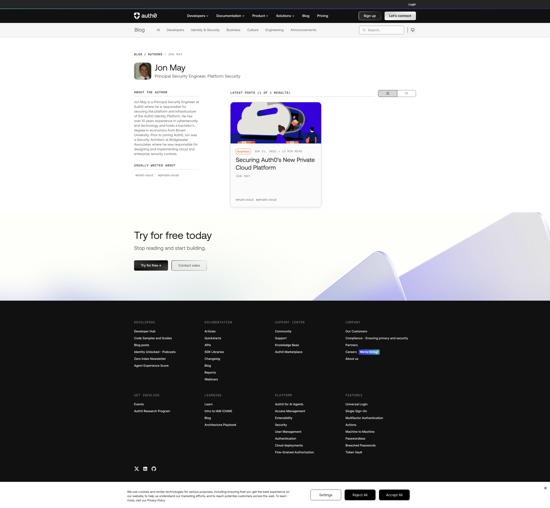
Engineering (274, 30)
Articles (210, 331)
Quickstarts (213, 338)
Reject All (360, 495)
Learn (209, 404)
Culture (252, 30)
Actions (350, 425)
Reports (210, 372)
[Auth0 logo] (145, 16)
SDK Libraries (214, 352)
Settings (326, 495)
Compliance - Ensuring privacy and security (376, 338)
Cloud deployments (289, 445)
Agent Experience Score (151, 366)
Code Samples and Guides (153, 338)
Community (283, 331)
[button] (370, 16)
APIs (208, 345)
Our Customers (356, 331)
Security (281, 425)
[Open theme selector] (412, 30)
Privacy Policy (156, 500)
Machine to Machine (359, 432)
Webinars (211, 379)
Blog (139, 30)
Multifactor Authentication (364, 418)
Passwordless (355, 438)
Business (233, 30)
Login (412, 4)
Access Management (290, 411)
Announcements (303, 30)
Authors (155, 54)
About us (351, 359)
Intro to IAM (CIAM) (218, 411)
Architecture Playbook (220, 425)
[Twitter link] (136, 468)
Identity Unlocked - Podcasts (155, 352)
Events (139, 404)
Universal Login (356, 404)
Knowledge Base (287, 345)
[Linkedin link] (145, 468)
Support (281, 338)
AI (158, 30)
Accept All (394, 495)
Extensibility (283, 418)
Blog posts (141, 345)
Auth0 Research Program (152, 411)
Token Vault (353, 452)
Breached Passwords (360, 445)
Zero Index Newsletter (150, 359)
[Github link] (153, 468)
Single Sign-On (356, 411)
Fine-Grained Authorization (294, 452)
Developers (175, 30)
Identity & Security (205, 30)
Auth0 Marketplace (288, 352)
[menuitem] (197, 16)
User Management (288, 432)
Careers (361, 352)
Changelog (212, 359)
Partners (351, 345)
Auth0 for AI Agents (289, 404)
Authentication (285, 438)
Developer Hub (144, 331)
